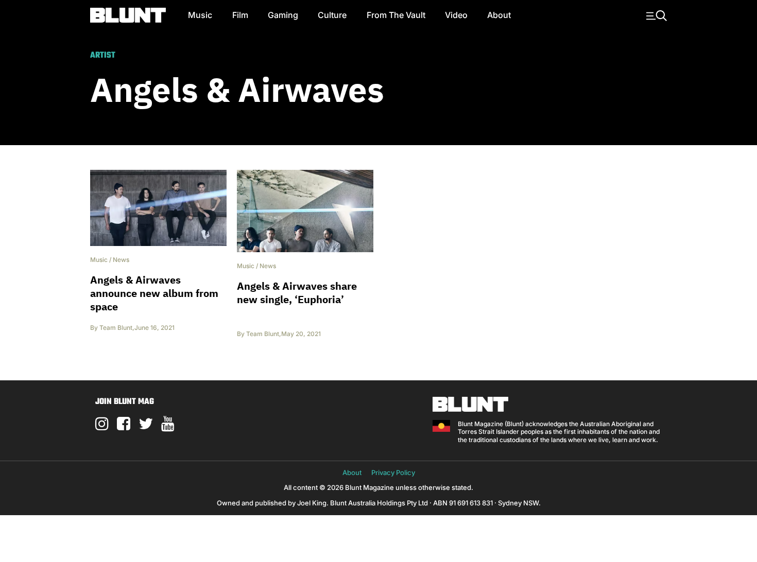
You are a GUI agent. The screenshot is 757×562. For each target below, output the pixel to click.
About (499, 15)
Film (240, 15)
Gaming (283, 15)
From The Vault (396, 15)
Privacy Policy (393, 472)
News (121, 260)
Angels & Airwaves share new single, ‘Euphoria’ (297, 292)
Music (200, 15)
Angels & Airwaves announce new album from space (154, 293)
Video (456, 15)
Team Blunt (115, 327)
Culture (332, 15)
